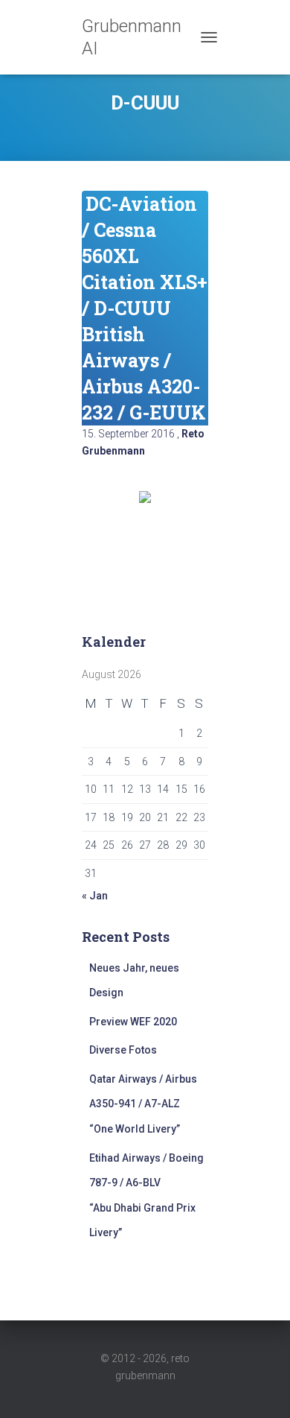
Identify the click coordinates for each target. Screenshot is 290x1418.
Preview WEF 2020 (133, 1022)
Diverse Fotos (123, 1050)
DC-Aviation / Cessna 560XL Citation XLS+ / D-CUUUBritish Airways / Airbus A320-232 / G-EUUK (144, 308)
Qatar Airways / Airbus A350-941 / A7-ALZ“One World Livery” (143, 1104)
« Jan (95, 896)
